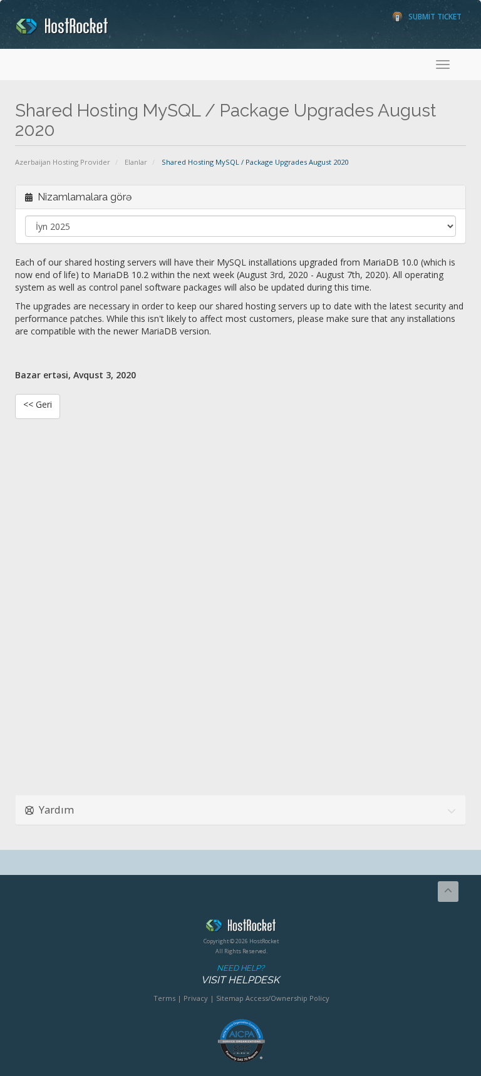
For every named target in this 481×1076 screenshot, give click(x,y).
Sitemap (230, 998)
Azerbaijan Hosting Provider (62, 162)
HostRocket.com (241, 927)
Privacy (196, 998)
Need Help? (240, 974)
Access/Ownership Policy (287, 998)
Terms (164, 998)
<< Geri (37, 404)
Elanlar (136, 162)
